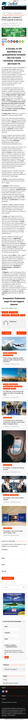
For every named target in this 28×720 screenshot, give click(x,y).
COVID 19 (6, 315)
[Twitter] (6, 41)
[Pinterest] (14, 41)
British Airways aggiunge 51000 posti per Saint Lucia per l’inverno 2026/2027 (13, 359)
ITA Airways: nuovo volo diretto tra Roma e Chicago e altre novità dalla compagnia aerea (14, 422)
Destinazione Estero (8, 355)
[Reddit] (8, 41)
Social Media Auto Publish (8, 719)
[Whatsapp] (22, 41)
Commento (5, 549)
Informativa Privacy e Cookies (10, 683)
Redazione (5, 23)
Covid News (15, 315)
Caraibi (5, 353)
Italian (17, 1)
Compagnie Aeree (15, 25)
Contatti (5, 679)
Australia (6, 384)
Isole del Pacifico (18, 386)
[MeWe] (17, 41)
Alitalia (5, 312)
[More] (3, 44)
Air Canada (6, 495)
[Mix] (20, 41)
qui (5, 653)
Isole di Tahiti (6, 388)
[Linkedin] (11, 41)
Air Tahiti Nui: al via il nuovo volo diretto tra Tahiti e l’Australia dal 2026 (13, 393)
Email (3, 564)
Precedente (7, 333)
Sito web (4, 571)
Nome (3, 558)
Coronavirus (14, 312)
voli (23, 315)
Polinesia (13, 388)
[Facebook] (3, 41)
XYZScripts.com (21, 719)
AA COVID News (7, 25)
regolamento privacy (11, 646)
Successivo (20, 333)
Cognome (7, 632)
